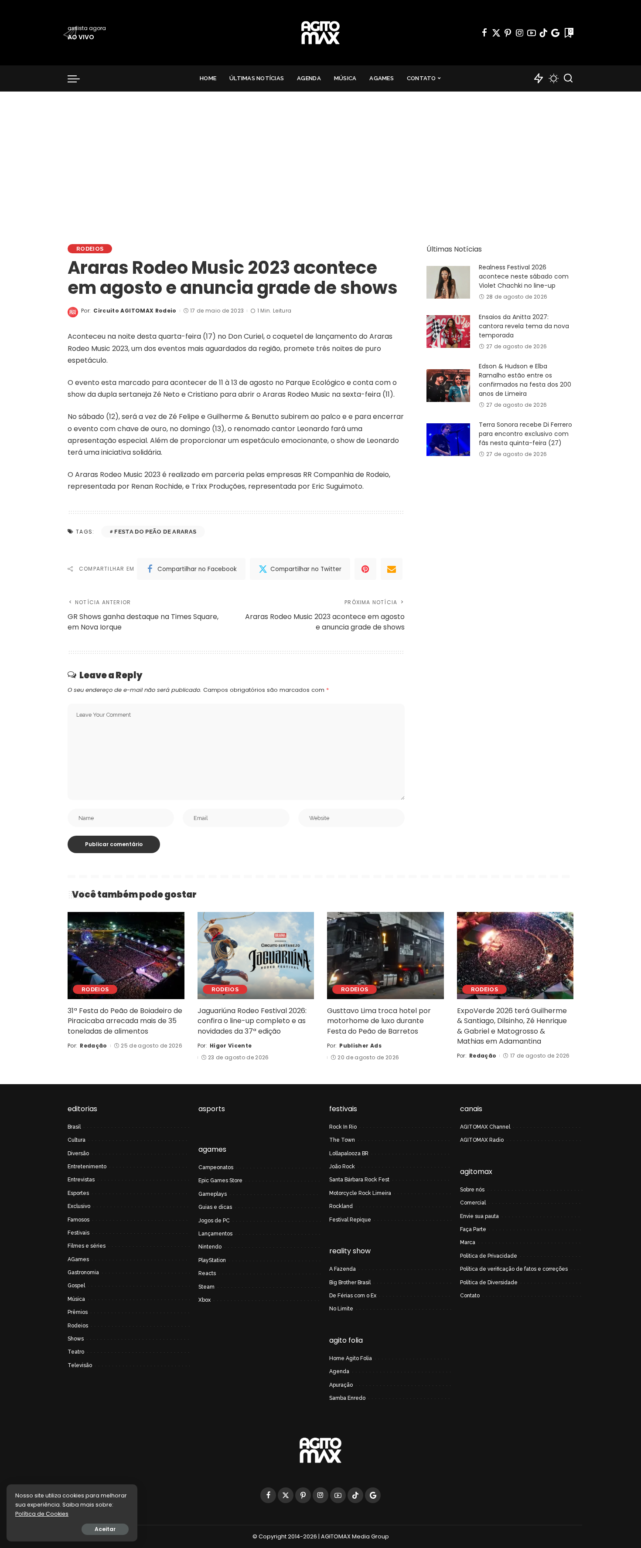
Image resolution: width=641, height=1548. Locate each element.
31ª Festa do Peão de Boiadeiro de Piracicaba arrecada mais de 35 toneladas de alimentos (125, 1021)
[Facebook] (484, 33)
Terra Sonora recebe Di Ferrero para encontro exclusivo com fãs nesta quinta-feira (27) (525, 433)
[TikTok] (543, 33)
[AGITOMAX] (320, 33)
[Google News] (555, 33)
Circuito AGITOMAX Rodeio (134, 310)
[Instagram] (519, 33)
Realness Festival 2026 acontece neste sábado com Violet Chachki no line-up (524, 276)
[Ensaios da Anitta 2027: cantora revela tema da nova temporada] (448, 331)
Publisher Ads (360, 1045)
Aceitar (105, 1529)
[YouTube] (531, 33)
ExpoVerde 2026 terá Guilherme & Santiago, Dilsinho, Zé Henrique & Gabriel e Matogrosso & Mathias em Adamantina (512, 1026)
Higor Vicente (231, 1045)
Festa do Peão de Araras (155, 531)
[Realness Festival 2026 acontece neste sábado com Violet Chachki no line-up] (448, 282)
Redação (93, 1045)
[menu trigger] (78, 78)
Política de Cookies (41, 1513)
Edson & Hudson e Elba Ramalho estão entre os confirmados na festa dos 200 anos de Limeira (525, 380)
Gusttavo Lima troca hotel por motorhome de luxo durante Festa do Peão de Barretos (379, 1021)
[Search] (568, 78)
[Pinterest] (508, 33)
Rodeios (89, 248)
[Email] (391, 569)
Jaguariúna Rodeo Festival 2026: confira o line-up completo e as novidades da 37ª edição (252, 1021)
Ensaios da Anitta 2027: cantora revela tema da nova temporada (524, 326)
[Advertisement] (320, 157)
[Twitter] (496, 33)
